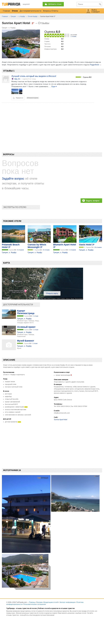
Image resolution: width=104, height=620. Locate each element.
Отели (15, 11)
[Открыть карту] (42, 299)
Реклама (39, 602)
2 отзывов (72, 250)
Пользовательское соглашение (34, 604)
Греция (4, 28)
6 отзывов (20, 250)
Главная (6, 11)
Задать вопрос (92, 201)
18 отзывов (98, 247)
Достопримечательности (30, 11)
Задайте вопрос (13, 178)
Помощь (32, 602)
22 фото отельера (31, 56)
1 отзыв (35, 316)
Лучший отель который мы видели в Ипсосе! (33, 76)
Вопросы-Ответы (50, 11)
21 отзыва (46, 250)
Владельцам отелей (51, 602)
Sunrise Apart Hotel (60, 420)
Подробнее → (95, 65)
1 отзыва (73, 36)
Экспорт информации (67, 602)
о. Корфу (12, 28)
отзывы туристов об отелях (26, 608)
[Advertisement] (48, 123)
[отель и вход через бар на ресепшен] (20, 91)
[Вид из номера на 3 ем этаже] (15, 91)
